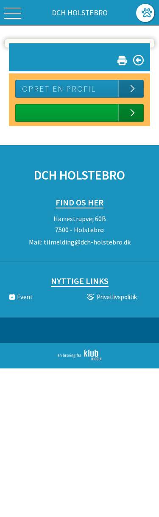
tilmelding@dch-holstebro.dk (87, 242)
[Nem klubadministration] (79, 359)
